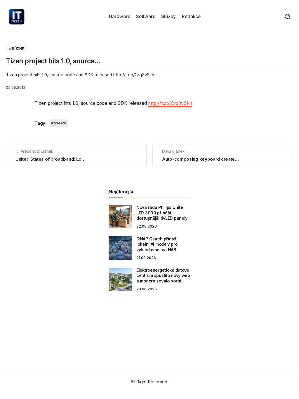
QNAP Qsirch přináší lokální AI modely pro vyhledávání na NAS (157, 244)
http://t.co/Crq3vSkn (170, 103)
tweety (60, 123)
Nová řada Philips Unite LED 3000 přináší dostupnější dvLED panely (161, 213)
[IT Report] (17, 16)
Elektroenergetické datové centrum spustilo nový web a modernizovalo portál (163, 275)
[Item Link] (120, 216)
